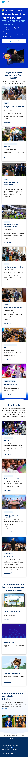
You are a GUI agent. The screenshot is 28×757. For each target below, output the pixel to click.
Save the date (7, 200)
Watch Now (7, 454)
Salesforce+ (5, 708)
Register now (7, 122)
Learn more (7, 619)
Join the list (7, 394)
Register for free (13, 41)
